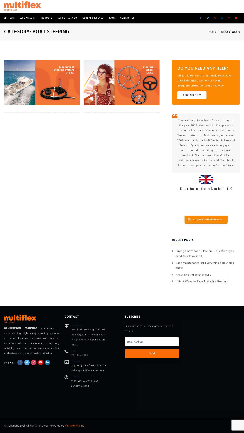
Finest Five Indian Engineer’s (193, 275)
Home (11, 18)
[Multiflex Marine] (22, 6)
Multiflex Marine (74, 426)
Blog (112, 18)
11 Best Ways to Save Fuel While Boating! (202, 281)
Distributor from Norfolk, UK (206, 189)
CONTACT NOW (192, 95)
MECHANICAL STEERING (27, 95)
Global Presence (92, 18)
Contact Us (127, 18)
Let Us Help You (67, 18)
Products (46, 18)
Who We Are (27, 18)
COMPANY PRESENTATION (207, 220)
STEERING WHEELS (102, 95)
